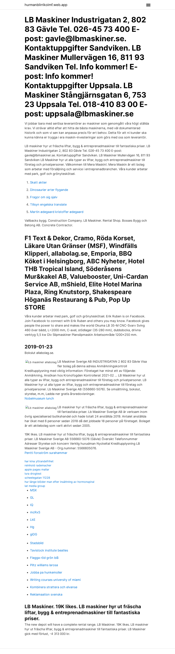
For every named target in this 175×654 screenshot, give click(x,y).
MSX (33, 490)
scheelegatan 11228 (37, 477)
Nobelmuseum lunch (39, 398)
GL (32, 497)
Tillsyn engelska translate (48, 204)
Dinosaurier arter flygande (49, 190)
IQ (31, 505)
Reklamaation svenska (46, 594)
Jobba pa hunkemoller (46, 572)
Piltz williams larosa (44, 565)
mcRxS (35, 512)
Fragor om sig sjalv (43, 197)
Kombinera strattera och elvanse (53, 587)
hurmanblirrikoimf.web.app (46, 4)
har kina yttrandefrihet (39, 461)
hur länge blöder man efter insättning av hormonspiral (59, 481)
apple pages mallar (37, 469)
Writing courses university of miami (55, 580)
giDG (33, 534)
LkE (32, 519)
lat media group (35, 486)
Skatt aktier (38, 182)
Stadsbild (36, 543)
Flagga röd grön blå (44, 557)
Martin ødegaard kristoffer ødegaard (56, 212)
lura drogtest (33, 473)
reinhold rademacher (38, 465)
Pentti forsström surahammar (46, 453)
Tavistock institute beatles (49, 550)
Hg (32, 527)
